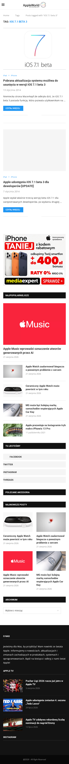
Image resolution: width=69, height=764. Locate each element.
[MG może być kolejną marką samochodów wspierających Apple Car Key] (12, 410)
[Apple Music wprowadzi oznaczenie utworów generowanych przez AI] (34, 324)
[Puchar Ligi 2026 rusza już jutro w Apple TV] (12, 685)
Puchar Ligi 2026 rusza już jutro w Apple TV (44, 683)
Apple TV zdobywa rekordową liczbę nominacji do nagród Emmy (45, 721)
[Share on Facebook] (32, 114)
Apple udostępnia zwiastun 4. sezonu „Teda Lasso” (45, 702)
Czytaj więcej (13, 108)
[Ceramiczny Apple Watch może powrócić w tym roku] (12, 390)
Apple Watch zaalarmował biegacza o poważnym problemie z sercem (45, 368)
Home (6, 15)
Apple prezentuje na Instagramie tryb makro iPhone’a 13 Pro (46, 427)
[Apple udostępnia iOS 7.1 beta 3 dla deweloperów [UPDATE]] (34, 150)
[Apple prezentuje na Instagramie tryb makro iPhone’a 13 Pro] (12, 430)
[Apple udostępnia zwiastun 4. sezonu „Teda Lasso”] (12, 705)
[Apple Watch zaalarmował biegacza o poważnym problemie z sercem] (12, 371)
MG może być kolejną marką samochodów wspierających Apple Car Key (44, 408)
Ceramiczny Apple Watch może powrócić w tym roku (42, 387)
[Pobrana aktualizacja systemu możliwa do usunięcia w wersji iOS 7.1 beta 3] (34, 49)
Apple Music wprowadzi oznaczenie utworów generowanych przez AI (32, 350)
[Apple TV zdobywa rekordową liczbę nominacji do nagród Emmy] (12, 724)
